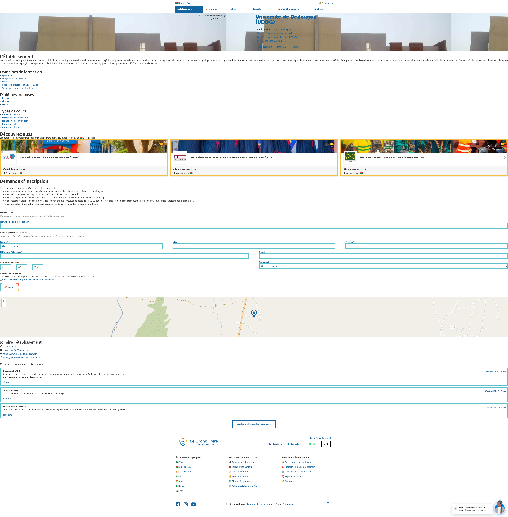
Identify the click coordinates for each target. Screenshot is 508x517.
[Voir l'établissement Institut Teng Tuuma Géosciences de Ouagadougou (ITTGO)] (350, 158)
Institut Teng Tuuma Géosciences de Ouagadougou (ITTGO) (391, 157)
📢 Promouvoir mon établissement (298, 467)
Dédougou (286, 29)
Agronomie (7, 75)
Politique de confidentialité (260, 504)
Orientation (256, 9)
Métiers (233, 9)
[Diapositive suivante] (505, 158)
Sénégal (181, 486)
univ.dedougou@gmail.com (16, 350)
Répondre (7, 382)
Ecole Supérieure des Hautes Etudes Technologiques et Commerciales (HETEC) (231, 157)
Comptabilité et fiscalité (14, 78)
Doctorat (6, 98)
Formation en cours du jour (15, 117)
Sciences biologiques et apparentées (20, 85)
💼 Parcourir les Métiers (240, 467)
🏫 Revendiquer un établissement (298, 462)
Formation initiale (10, 127)
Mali (179, 476)
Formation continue (11, 114)
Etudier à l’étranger (287, 9)
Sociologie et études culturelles (17, 88)
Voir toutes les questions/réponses (254, 424)
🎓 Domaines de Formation (242, 462)
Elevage (6, 81)
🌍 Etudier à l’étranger (240, 481)
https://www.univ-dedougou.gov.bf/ (20, 354)
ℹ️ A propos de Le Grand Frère (296, 471)
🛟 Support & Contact (292, 476)
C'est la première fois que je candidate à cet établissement (28, 280)
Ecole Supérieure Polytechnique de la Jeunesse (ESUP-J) (48, 157)
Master (5, 104)
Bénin (180, 462)
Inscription (282, 47)
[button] (254, 313)
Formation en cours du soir (15, 121)
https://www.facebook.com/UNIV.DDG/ (21, 357)
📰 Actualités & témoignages (243, 486)
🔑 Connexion (326, 3)
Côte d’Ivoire (183, 471)
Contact (296, 47)
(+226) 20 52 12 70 (11, 346)
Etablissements (184, 9)
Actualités (318, 9)
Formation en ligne (11, 124)
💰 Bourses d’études (239, 476)
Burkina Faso (183, 3)
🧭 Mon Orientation (238, 471)
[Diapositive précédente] (3, 158)
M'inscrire (9, 287)
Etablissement (265, 47)
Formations (211, 9)
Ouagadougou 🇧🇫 (14, 173)
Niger (180, 481)
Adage (292, 504)
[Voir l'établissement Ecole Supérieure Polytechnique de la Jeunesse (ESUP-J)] (9, 158)
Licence (6, 101)
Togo (179, 490)
